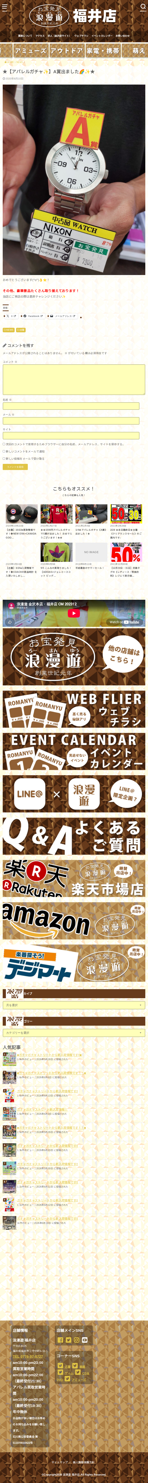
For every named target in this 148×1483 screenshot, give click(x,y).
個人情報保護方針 (84, 1462)
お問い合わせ (123, 36)
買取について (25, 36)
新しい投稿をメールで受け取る (25, 458)
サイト (7, 429)
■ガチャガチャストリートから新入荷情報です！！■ (51, 1073)
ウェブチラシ (81, 36)
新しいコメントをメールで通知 (25, 451)
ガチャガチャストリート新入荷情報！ (42, 1109)
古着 (22, 330)
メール (9, 414)
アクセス (40, 36)
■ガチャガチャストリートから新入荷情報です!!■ (49, 1055)
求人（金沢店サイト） (59, 36)
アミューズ (78, 1379)
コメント (10, 361)
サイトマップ (60, 1462)
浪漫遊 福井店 (71, 1474)
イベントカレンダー (102, 36)
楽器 (82, 1366)
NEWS (9, 330)
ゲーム (68, 1373)
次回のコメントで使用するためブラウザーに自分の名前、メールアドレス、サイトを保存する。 (65, 444)
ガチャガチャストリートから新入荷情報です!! (47, 1091)
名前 (7, 399)
